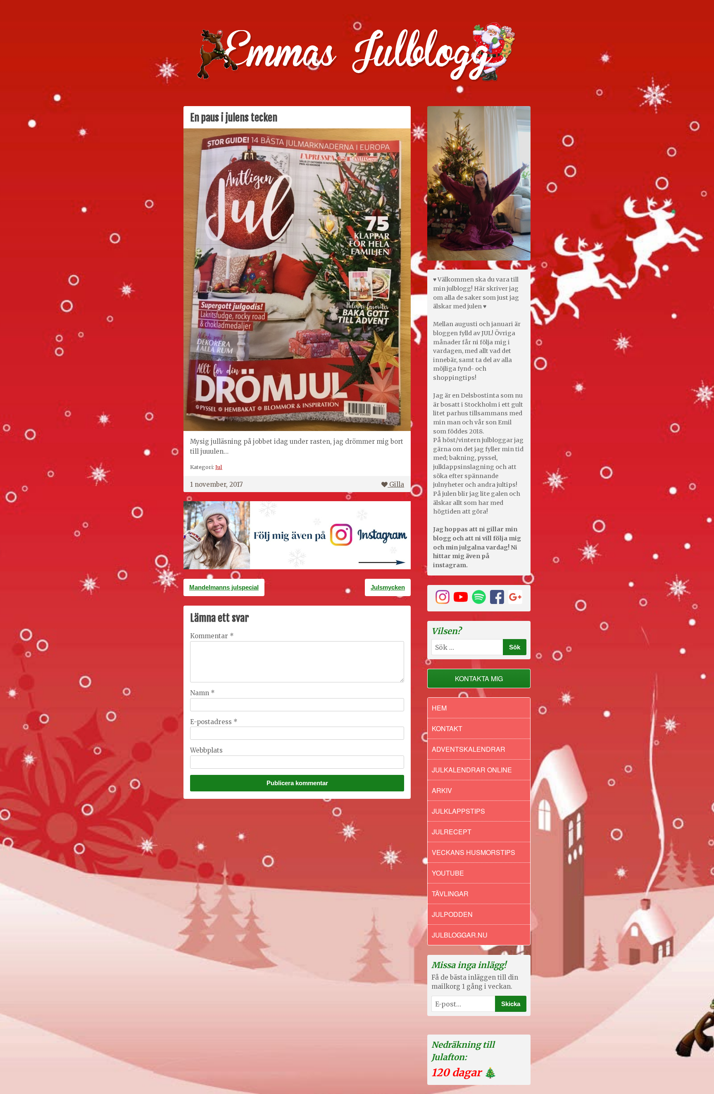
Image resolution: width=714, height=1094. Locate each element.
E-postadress (214, 722)
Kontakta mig (479, 678)
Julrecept (451, 831)
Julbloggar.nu (460, 935)
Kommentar (212, 636)
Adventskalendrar (468, 749)
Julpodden (452, 914)
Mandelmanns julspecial (224, 587)
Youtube (448, 873)
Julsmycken (388, 587)
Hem (439, 708)
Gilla (396, 484)
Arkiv (442, 790)
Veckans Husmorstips (473, 852)
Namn (202, 693)
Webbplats (206, 750)
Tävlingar (450, 893)
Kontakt (447, 728)
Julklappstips (458, 811)
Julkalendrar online (472, 769)
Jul (218, 467)
